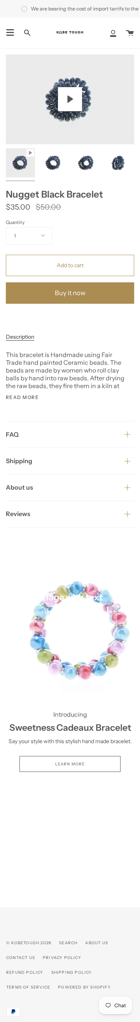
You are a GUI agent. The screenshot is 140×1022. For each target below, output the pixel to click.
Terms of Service (28, 987)
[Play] (70, 99)
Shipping (19, 461)
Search (68, 942)
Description (20, 336)
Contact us (20, 957)
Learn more (70, 763)
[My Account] (113, 33)
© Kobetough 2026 (28, 942)
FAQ (12, 434)
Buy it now (70, 293)
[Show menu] (10, 32)
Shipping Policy (71, 972)
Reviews (18, 514)
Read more (22, 397)
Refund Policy (25, 972)
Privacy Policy (62, 957)
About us (19, 487)
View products (70, 629)
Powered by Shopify (84, 987)
